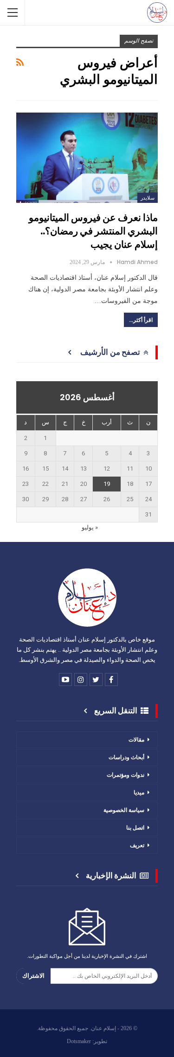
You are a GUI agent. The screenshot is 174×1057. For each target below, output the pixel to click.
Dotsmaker (79, 1041)
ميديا (139, 792)
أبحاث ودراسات (126, 757)
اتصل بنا (135, 827)
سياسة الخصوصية (123, 810)
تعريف (137, 845)
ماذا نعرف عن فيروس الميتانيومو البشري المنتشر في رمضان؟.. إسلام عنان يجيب (93, 231)
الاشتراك (33, 975)
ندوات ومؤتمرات (125, 775)
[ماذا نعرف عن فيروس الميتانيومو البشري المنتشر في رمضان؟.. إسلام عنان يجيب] (87, 158)
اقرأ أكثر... (141, 320)
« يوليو (90, 527)
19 (106, 483)
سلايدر (148, 197)
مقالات (136, 739)
